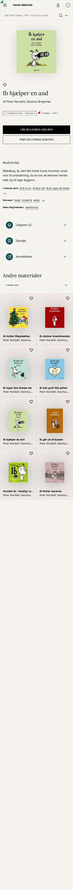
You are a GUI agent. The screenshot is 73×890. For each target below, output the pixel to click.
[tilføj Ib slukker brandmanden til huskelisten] (68, 298)
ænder (36, 200)
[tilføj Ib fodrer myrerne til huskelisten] (68, 453)
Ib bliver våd (39, 188)
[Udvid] (5, 194)
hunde (17, 200)
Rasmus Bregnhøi (38, 102)
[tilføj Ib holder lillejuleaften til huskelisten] (31, 298)
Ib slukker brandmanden (55, 336)
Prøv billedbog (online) (36, 139)
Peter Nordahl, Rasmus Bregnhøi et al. (16, 340)
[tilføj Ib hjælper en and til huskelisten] (5, 85)
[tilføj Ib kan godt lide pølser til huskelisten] (68, 350)
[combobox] (36, 15)
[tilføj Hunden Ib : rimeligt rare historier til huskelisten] (31, 453)
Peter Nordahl (15, 102)
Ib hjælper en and (14, 440)
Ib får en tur (25, 188)
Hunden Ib (27, 200)
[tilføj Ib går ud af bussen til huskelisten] (68, 401)
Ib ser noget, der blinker (58, 188)
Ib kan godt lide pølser (53, 388)
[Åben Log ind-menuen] (58, 5)
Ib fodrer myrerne (50, 491)
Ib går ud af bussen (51, 440)
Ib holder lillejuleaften (16, 336)
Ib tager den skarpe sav (17, 388)
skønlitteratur (31, 207)
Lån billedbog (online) (36, 129)
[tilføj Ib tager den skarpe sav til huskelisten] (31, 350)
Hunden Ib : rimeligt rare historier (18, 491)
